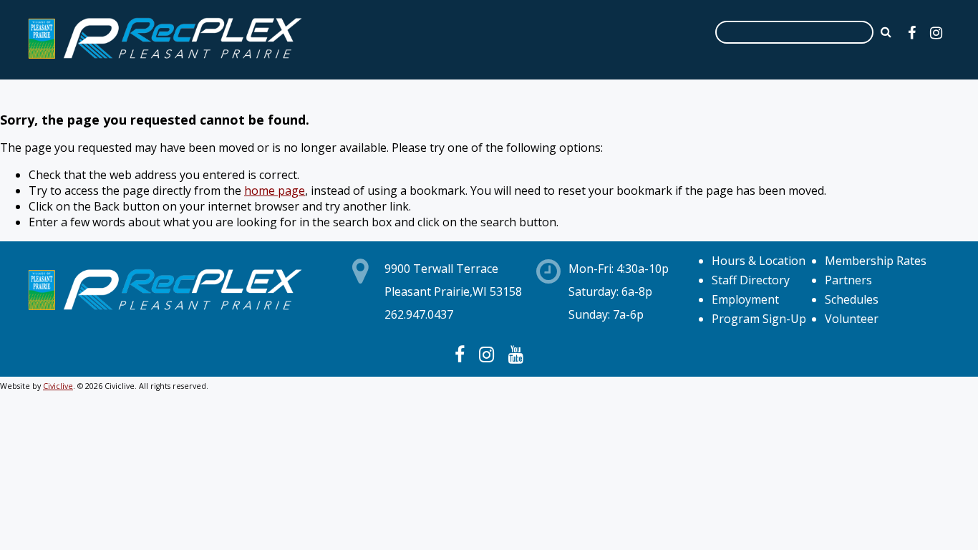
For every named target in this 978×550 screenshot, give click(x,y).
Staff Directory (751, 280)
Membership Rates (875, 261)
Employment (745, 299)
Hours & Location (758, 261)
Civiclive (58, 386)
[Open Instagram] (936, 32)
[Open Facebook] (912, 32)
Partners (848, 280)
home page (274, 190)
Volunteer (851, 319)
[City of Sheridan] (164, 61)
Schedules (851, 299)
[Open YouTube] (515, 354)
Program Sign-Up (759, 319)
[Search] (886, 31)
